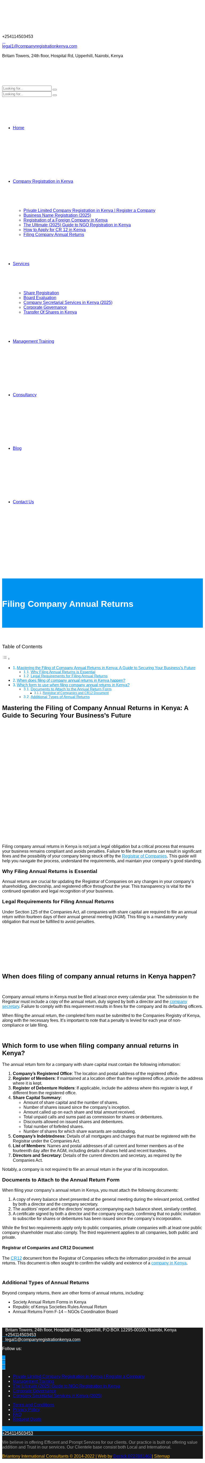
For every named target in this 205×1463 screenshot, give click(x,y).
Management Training (33, 341)
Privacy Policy (26, 1409)
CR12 (16, 1258)
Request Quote (27, 1419)
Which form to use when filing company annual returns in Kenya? (73, 685)
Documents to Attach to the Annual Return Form (71, 689)
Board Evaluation (39, 297)
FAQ (17, 1414)
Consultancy (25, 395)
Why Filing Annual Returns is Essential (63, 672)
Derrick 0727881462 (132, 1456)
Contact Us (23, 502)
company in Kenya (169, 1263)
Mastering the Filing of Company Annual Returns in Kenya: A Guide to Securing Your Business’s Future (106, 667)
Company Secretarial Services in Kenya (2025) (67, 302)
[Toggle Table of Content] (6, 658)
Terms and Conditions (33, 1405)
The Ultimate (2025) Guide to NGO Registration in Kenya (77, 225)
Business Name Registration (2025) (57, 215)
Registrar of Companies (144, 856)
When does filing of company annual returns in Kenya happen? (71, 680)
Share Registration (41, 293)
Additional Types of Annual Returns (60, 697)
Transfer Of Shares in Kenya (50, 312)
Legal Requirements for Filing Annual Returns (69, 676)
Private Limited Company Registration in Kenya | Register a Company (89, 210)
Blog (17, 448)
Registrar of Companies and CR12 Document (76, 693)
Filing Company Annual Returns (53, 234)
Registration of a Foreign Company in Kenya (65, 220)
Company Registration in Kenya (43, 181)
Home (18, 127)
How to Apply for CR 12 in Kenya (54, 229)
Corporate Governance (45, 307)
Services (21, 263)
